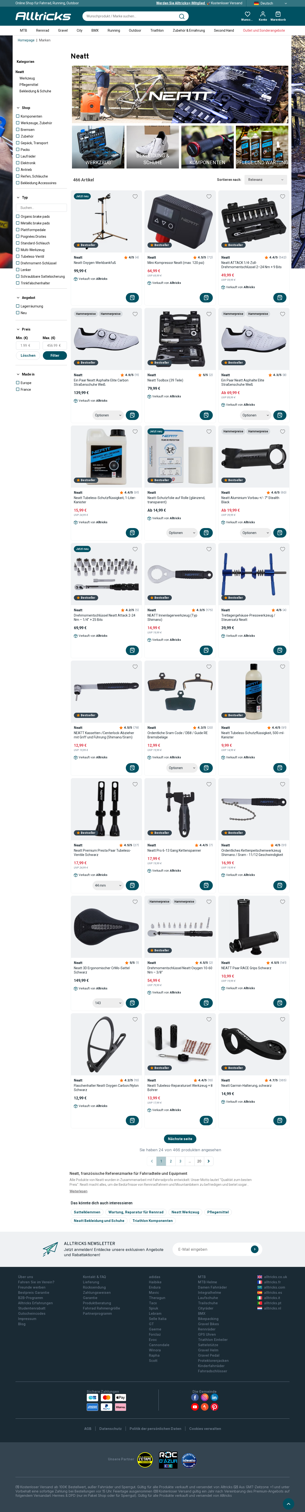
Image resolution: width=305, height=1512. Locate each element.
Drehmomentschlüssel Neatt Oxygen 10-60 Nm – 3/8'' (179, 970)
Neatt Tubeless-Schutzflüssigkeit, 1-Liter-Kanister (105, 500)
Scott (153, 1361)
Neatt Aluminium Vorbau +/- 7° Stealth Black (250, 500)
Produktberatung (97, 1303)
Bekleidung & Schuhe (35, 91)
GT (151, 1324)
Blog (21, 1324)
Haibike (155, 1282)
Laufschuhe (208, 1298)
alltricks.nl (272, 1308)
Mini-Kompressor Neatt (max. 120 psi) (175, 263)
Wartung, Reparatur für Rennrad (135, 1212)
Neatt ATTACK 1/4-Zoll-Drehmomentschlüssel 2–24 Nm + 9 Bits (251, 265)
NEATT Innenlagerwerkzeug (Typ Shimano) (172, 617)
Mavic (154, 1292)
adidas (154, 1277)
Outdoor (135, 30)
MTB (23, 30)
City (79, 30)
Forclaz (155, 1334)
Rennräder (206, 1329)
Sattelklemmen (87, 1212)
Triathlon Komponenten (152, 1221)
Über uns (25, 1277)
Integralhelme (209, 1292)
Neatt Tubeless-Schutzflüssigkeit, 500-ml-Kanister (253, 735)
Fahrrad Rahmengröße (101, 1308)
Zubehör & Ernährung (189, 30)
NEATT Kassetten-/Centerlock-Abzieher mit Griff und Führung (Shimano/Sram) (104, 735)
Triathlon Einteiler (213, 1340)
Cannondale (159, 1345)
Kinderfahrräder (211, 1366)
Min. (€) (22, 338)
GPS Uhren (207, 1334)
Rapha (154, 1355)
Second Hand (224, 30)
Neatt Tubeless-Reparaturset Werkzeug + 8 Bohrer (180, 1088)
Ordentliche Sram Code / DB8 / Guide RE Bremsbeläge (177, 735)
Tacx (153, 1303)
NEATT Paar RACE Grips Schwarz (246, 968)
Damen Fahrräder (212, 1287)
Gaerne (155, 1329)
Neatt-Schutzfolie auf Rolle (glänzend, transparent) (176, 500)
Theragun (157, 1298)
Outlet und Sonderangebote (264, 30)
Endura (155, 1287)
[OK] (255, 1249)
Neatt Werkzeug (185, 1212)
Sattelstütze (208, 1345)
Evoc (153, 1340)
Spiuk (153, 1308)
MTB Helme (207, 1282)
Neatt (19, 72)
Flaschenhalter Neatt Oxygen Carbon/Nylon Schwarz (106, 1088)
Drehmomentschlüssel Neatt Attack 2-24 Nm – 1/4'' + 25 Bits (104, 617)
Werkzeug (27, 78)
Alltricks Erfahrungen (35, 1303)
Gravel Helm (208, 1350)
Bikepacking (208, 1319)
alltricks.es (273, 1292)
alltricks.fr (272, 1282)
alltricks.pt (272, 1303)
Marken (45, 40)
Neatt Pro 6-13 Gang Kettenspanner (174, 850)
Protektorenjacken (213, 1361)
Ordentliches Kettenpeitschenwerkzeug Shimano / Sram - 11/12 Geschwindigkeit (252, 853)
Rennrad (42, 30)
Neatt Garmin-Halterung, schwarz (246, 1085)
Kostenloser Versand (199, 3)
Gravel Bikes (208, 1324)
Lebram (155, 1313)
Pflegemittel (29, 85)
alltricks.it (272, 1298)
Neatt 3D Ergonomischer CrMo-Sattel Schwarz (102, 970)
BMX (95, 30)
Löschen (28, 355)
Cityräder (205, 1308)
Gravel (63, 30)
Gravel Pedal (208, 1355)
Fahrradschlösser (212, 1371)
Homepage (26, 40)
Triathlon (157, 30)
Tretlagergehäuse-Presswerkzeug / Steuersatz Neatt (248, 617)
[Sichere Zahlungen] (106, 1402)
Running (114, 30)
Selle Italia (158, 1319)
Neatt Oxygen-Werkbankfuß (95, 263)
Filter (55, 355)
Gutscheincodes (32, 1313)
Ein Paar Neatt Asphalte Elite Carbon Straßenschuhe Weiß (101, 382)
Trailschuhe (208, 1303)
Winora (155, 1350)
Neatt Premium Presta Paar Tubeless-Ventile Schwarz (102, 853)
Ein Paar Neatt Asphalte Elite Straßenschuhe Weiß (242, 382)
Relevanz (255, 180)
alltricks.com (274, 1287)
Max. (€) (49, 338)
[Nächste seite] (208, 1161)
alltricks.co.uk (275, 1277)
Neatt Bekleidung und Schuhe (99, 1221)
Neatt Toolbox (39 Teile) (165, 380)
